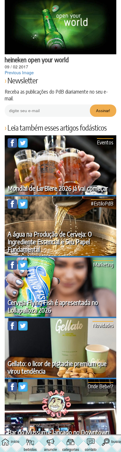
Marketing (103, 264)
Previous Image (19, 72)
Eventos (105, 142)
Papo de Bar (60, 8)
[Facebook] (13, 146)
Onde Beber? (100, 386)
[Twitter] (23, 146)
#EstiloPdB (102, 203)
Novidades (103, 325)
